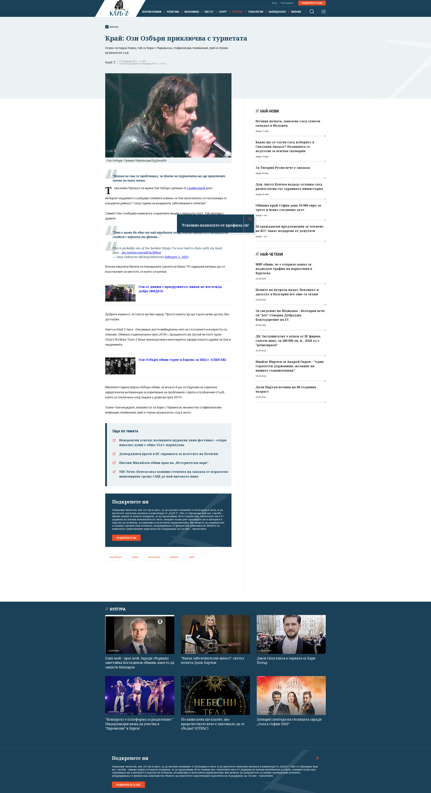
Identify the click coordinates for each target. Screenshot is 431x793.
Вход (274, 3)
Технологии (255, 11)
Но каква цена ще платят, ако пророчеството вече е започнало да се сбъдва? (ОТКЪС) (212, 724)
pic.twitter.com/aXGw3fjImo (141, 252)
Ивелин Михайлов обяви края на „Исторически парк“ (164, 463)
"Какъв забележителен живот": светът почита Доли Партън (212, 660)
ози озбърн (115, 557)
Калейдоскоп (277, 11)
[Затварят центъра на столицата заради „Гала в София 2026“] (291, 695)
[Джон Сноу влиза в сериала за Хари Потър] (291, 634)
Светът (209, 11)
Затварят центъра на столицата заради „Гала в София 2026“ (289, 721)
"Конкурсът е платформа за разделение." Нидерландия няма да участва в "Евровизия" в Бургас (139, 724)
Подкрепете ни (126, 538)
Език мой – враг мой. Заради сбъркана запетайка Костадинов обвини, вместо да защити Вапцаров (139, 662)
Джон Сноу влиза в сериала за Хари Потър (286, 660)
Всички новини (151, 11)
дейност (174, 557)
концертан (154, 557)
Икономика (192, 11)
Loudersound (196, 188)
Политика (173, 11)
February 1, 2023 (176, 257)
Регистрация (287, 3)
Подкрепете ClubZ (312, 3)
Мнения (296, 11)
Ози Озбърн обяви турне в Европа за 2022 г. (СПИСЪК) (182, 360)
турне (135, 557)
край (191, 557)
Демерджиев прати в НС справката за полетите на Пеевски (168, 454)
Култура (237, 11)
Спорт (223, 11)
